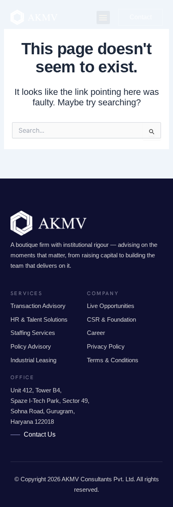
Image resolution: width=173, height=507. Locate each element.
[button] (103, 17)
